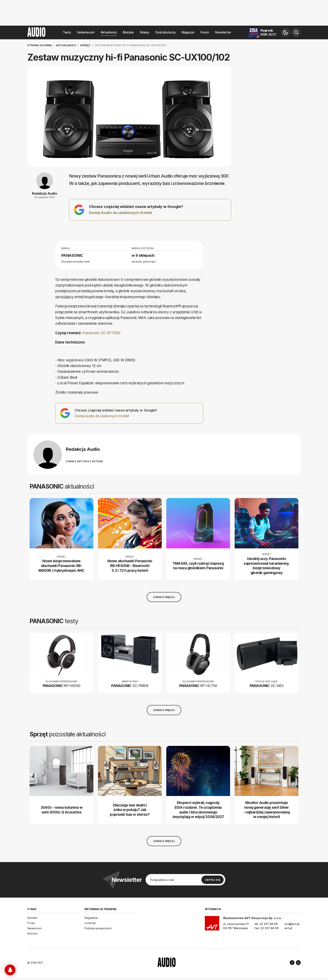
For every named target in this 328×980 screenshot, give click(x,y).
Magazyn (188, 32)
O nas (31, 923)
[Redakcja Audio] (47, 454)
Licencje (90, 923)
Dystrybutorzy (165, 32)
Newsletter (223, 32)
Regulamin (91, 918)
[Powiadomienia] (10, 970)
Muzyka (128, 32)
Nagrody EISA (268, 32)
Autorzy (32, 933)
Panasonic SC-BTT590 (102, 333)
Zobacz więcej (164, 597)
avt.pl (288, 928)
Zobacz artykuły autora (84, 461)
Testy (67, 32)
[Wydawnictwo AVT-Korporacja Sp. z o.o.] (212, 924)
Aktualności (109, 32)
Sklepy (144, 32)
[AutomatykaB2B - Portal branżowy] (167, 962)
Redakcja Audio (44, 193)
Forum (204, 32)
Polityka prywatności (98, 928)
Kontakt (32, 918)
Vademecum (85, 32)
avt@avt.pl (292, 924)
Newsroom (34, 928)
